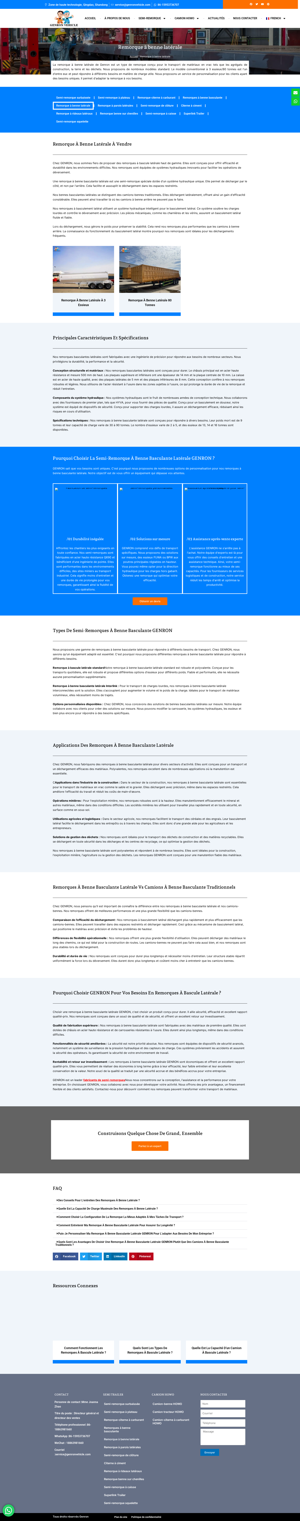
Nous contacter (245, 18)
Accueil (90, 18)
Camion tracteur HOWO (168, 1412)
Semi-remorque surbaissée (73, 97)
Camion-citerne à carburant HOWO (171, 1421)
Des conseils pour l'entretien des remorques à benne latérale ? (99, 1200)
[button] (150, 1200)
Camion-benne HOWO (167, 1404)
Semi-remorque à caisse (160, 113)
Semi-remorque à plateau (114, 97)
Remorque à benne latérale (73, 105)
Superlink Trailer (194, 113)
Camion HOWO (184, 18)
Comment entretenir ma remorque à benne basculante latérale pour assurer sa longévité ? (116, 1225)
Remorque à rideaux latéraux (74, 113)
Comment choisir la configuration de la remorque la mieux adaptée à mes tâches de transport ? (121, 1217)
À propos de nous (117, 18)
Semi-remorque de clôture (157, 105)
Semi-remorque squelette (72, 121)
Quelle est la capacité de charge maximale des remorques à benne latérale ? (108, 1208)
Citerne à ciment (191, 105)
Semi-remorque (150, 18)
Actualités (216, 18)
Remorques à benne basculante (202, 97)
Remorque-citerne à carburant (156, 97)
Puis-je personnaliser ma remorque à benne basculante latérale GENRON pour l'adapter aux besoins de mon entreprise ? (136, 1233)
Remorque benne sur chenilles (119, 113)
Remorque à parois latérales (115, 105)
